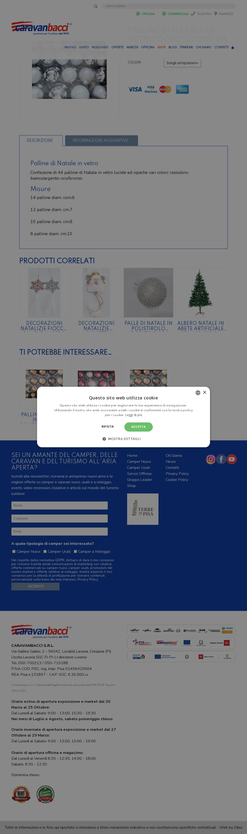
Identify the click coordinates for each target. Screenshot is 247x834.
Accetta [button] (138, 427)
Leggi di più (133, 415)
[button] (123, 439)
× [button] (204, 392)
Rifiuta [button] (108, 426)
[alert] (123, 417)
